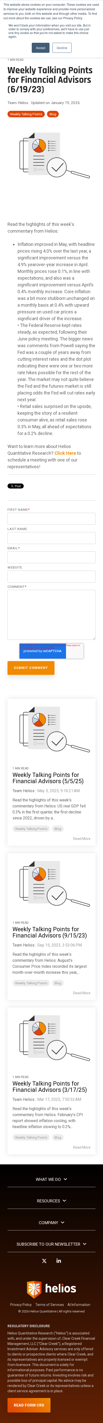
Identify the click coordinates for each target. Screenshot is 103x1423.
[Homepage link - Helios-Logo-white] (51, 1296)
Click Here (65, 453)
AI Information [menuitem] (79, 1305)
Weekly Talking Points (26, 114)
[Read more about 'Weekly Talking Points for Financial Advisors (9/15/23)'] (52, 882)
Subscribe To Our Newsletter (48, 1244)
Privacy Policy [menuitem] (21, 1305)
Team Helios (18, 103)
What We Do (48, 1179)
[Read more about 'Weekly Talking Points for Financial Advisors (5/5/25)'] (52, 728)
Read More (81, 839)
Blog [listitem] (57, 829)
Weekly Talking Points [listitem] (31, 829)
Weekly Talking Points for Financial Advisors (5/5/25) (48, 778)
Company (48, 1222)
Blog (53, 114)
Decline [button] (62, 48)
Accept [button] (40, 48)
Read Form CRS (29, 1405)
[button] (44, 1263)
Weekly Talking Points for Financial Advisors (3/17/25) (49, 1086)
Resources (48, 1200)
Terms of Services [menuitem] (49, 1305)
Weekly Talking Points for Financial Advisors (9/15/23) (49, 932)
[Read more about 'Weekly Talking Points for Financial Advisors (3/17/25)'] (52, 1037)
